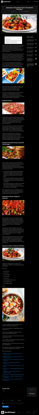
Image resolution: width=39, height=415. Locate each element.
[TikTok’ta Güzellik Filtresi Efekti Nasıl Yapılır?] (36, 51)
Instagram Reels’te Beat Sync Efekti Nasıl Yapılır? (30, 40)
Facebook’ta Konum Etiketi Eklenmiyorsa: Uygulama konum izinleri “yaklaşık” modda (30, 59)
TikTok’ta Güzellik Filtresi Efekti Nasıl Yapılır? (30, 51)
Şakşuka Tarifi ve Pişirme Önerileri (11, 42)
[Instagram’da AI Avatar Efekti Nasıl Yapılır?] (36, 54)
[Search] (22, 1)
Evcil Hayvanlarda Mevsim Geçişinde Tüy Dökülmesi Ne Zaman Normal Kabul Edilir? (30, 65)
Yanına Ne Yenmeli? (14, 11)
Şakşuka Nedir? (8, 39)
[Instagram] (35, 411)
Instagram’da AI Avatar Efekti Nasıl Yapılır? (30, 55)
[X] (37, 411)
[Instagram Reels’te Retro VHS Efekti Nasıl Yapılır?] (36, 43)
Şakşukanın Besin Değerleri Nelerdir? (12, 41)
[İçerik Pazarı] (32, 390)
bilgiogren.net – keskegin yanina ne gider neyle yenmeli (13, 374)
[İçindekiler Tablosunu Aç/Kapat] (20, 38)
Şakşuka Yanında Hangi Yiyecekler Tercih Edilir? (13, 40)
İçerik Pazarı (32, 393)
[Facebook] (33, 411)
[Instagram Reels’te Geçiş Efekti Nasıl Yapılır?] (36, 47)
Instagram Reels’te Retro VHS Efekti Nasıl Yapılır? (30, 44)
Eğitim (27, 56)
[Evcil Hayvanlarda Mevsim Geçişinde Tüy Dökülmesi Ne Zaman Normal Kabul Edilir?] (36, 64)
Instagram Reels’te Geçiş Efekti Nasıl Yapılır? (30, 47)
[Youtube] (33, 413)
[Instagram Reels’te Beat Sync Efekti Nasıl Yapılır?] (36, 40)
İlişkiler (28, 41)
